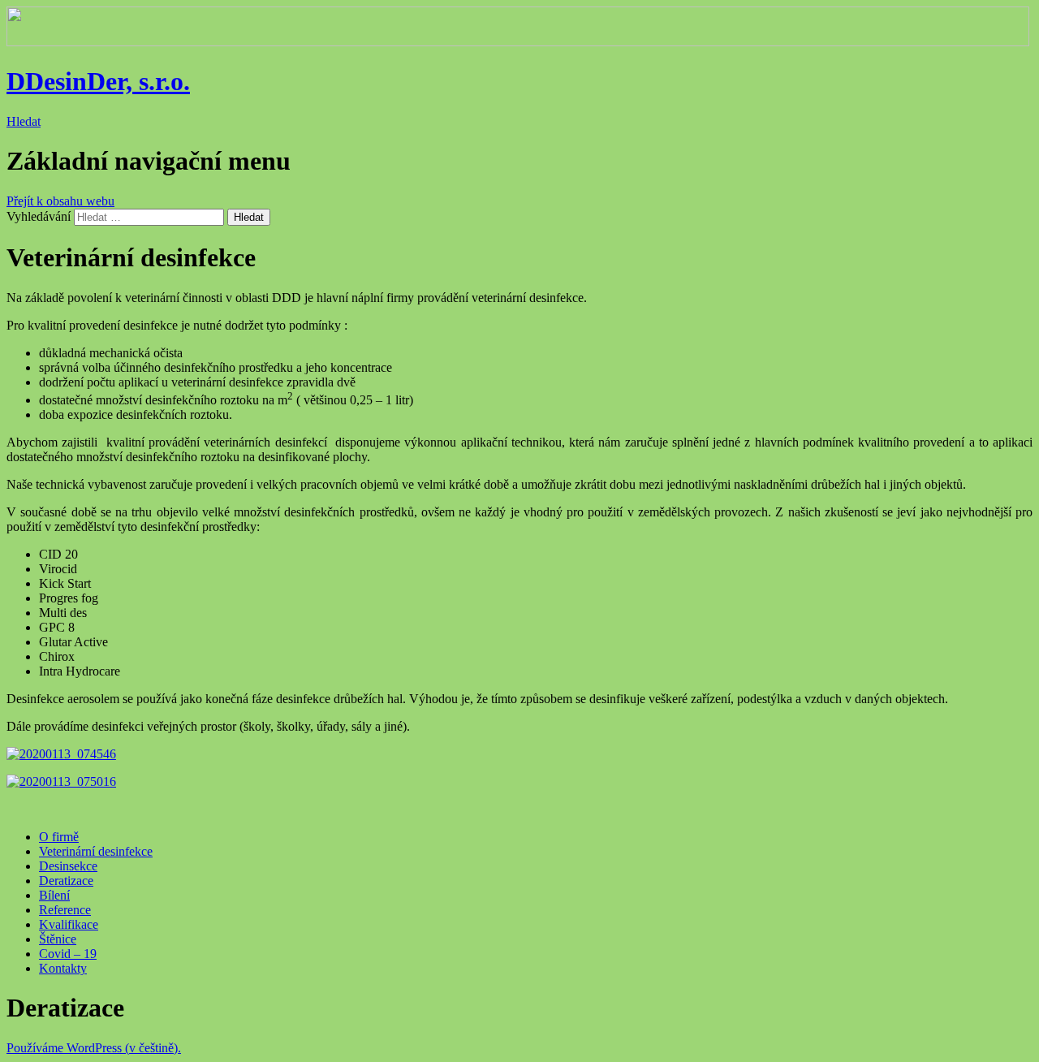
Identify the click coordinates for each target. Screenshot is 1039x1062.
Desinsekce (68, 866)
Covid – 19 (68, 954)
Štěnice (57, 939)
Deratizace (66, 880)
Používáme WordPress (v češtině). (93, 1048)
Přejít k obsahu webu (60, 201)
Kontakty (63, 968)
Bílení (54, 895)
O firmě (59, 837)
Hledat (23, 121)
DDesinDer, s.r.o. (98, 81)
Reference (65, 910)
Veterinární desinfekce (96, 851)
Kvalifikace (68, 924)
